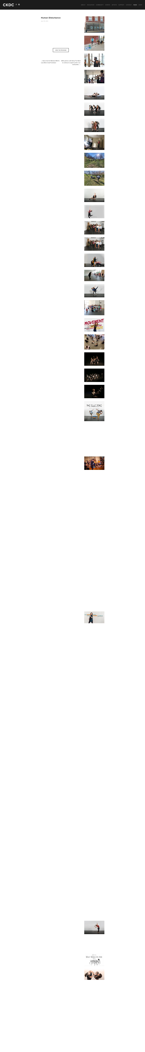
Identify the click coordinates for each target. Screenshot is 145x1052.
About (83, 5)
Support (121, 5)
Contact (129, 5)
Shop (140, 5)
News (135, 5)
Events (107, 5)
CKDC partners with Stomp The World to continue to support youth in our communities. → (70, 62)
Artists (114, 5)
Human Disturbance (51, 17)
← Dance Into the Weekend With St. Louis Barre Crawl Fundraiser (50, 61)
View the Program (60, 50)
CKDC (8, 5)
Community (100, 5)
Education (90, 5)
